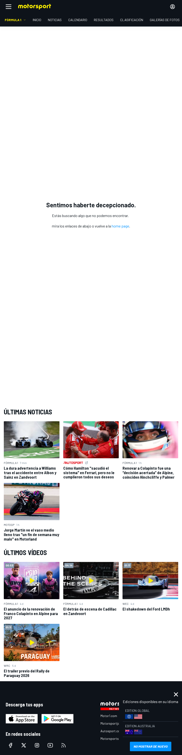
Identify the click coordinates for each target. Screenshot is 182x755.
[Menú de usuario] (172, 6)
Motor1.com (108, 716)
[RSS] (63, 745)
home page (120, 226)
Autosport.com (111, 731)
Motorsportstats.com (116, 738)
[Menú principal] (8, 6)
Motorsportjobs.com (115, 723)
